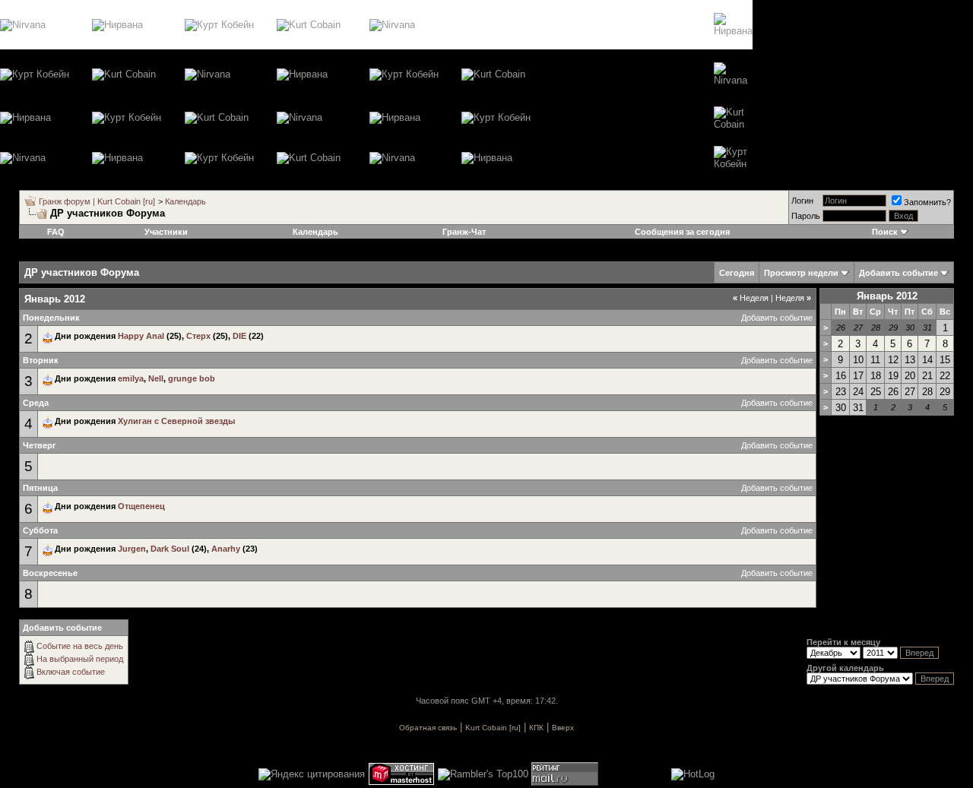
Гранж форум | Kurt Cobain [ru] (97, 201)
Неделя (751, 297)
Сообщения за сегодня (682, 231)
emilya (131, 378)
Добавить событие (777, 317)
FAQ (56, 231)
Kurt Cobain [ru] (493, 727)
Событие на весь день (79, 645)
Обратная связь (428, 727)
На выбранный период (79, 658)
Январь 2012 (887, 296)
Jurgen (132, 548)
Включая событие (70, 671)
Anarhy (225, 548)
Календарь (185, 201)
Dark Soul (170, 548)
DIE (239, 335)
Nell (155, 378)
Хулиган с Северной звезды (176, 421)
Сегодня (736, 272)
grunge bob (191, 378)
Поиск (885, 231)
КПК (536, 727)
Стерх (198, 335)
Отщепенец (141, 506)
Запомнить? (927, 202)
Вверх (563, 727)
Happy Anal (141, 335)
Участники (166, 231)
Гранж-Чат (464, 231)
